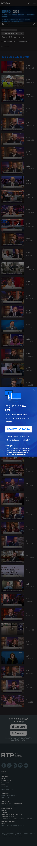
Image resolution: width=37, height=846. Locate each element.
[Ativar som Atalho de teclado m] (8, 843)
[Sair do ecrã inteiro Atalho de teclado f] (33, 843)
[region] (18, 423)
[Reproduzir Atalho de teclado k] (3, 843)
